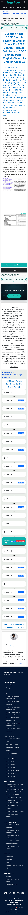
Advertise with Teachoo (14, 904)
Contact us (17, 899)
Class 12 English (10, 776)
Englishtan (8, 876)
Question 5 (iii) (14, 567)
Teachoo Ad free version (12, 744)
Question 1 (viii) (14, 449)
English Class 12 (5, 11)
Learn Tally (8, 862)
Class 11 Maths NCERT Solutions (15, 811)
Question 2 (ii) (8, 474)
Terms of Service (9, 900)
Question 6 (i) (14, 600)
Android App (9, 685)
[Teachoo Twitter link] (14, 893)
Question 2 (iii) (14, 482)
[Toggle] (2, 2)
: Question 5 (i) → (14, 265)
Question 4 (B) (14, 541)
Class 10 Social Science (12, 770)
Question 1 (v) (8, 425)
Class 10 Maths (10, 761)
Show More (14, 366)
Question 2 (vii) (8, 515)
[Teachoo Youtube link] (18, 893)
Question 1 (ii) (14, 400)
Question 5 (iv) (14, 575)
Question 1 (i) (8, 392)
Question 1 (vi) (14, 433)
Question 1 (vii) (8, 441)
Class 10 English (10, 767)
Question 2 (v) (8, 499)
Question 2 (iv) (8, 490)
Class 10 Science (10, 764)
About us (10, 899)
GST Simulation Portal (11, 753)
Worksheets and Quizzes (12, 747)
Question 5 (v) (8, 584)
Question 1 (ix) (8, 458)
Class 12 (4, 7)
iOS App (8, 688)
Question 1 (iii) (14, 408)
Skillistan (8, 750)
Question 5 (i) (8, 551)
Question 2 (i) (14, 466)
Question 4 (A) (8, 532)
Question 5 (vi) (14, 592)
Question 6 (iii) (14, 616)
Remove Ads (14, 270)
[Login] (24, 2)
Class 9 (25, 7)
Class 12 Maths (10, 773)
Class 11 (11, 7)
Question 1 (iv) (8, 417)
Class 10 (18, 7)
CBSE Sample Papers (11, 884)
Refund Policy (14, 902)
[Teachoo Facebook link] (5, 893)
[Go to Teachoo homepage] (13, 2)
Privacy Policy (19, 900)
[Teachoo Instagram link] (10, 893)
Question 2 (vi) (14, 507)
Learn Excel (9, 859)
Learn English (9, 856)
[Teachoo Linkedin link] (22, 893)
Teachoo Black (18, 663)
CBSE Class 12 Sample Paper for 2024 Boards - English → (14, 626)
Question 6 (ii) (14, 608)
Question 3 (7, 523)
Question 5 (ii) (8, 559)
